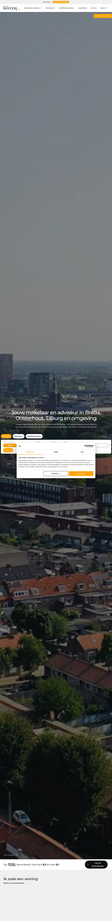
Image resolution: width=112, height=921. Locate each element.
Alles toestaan (81, 473)
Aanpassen (54, 473)
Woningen (6, 436)
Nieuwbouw (19, 436)
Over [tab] (82, 452)
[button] (33, 8)
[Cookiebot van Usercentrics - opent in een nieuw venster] (85, 446)
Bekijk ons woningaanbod (14, 883)
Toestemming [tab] (30, 452)
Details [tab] (56, 452)
